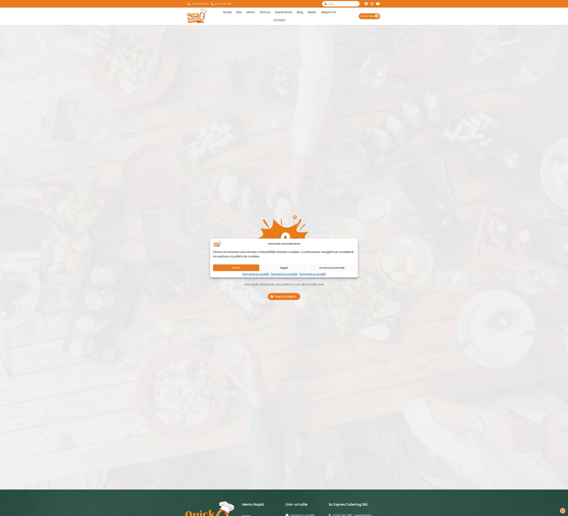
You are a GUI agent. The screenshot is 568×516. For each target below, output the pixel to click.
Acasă (227, 12)
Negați (284, 267)
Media (312, 12)
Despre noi (328, 12)
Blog (300, 12)
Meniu (250, 12)
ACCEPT (236, 267)
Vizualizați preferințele (331, 267)
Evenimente (283, 12)
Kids (239, 12)
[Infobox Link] (369, 16)
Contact (279, 20)
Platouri (265, 12)
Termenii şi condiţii (255, 274)
